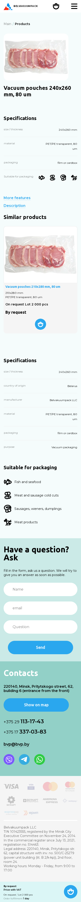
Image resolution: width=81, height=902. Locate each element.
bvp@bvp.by (16, 744)
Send (40, 647)
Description (14, 206)
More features (17, 198)
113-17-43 (24, 721)
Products (22, 24)
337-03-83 (25, 731)
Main (7, 24)
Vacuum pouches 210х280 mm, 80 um (32, 286)
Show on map (36, 704)
